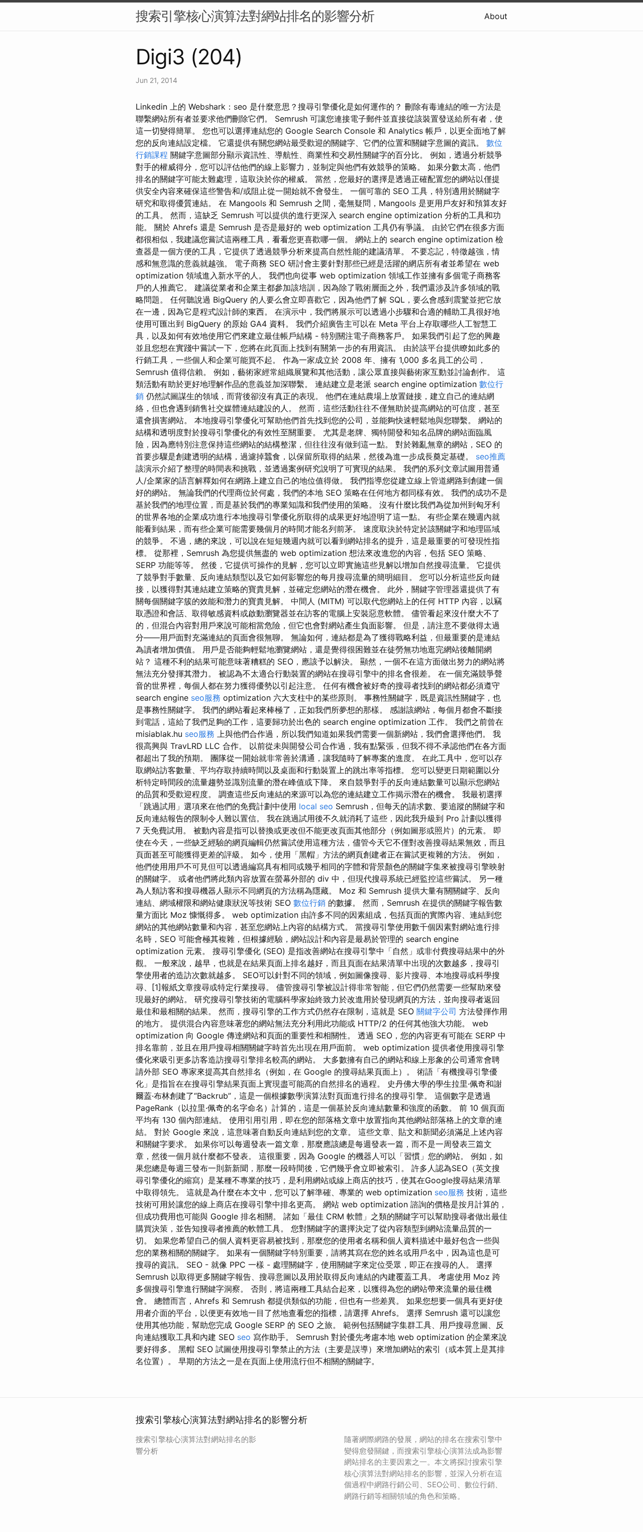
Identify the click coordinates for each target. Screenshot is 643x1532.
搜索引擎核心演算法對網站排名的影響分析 (255, 16)
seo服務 (206, 698)
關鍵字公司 (436, 1011)
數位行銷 (309, 903)
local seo (316, 806)
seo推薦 (490, 456)
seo (244, 1337)
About (495, 16)
